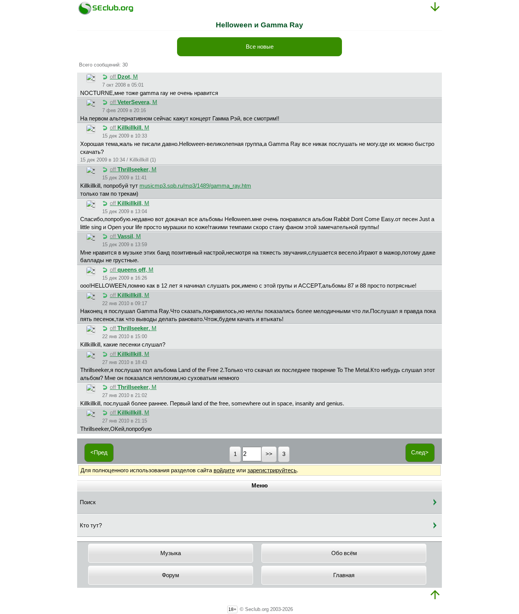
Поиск (88, 502)
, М (124, 77)
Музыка (170, 553)
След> (420, 452)
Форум (170, 575)
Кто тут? (91, 525)
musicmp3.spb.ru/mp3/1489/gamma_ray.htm (195, 186)
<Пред (99, 452)
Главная (343, 575)
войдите (224, 470)
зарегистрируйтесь (272, 470)
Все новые (260, 47)
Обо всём (344, 553)
